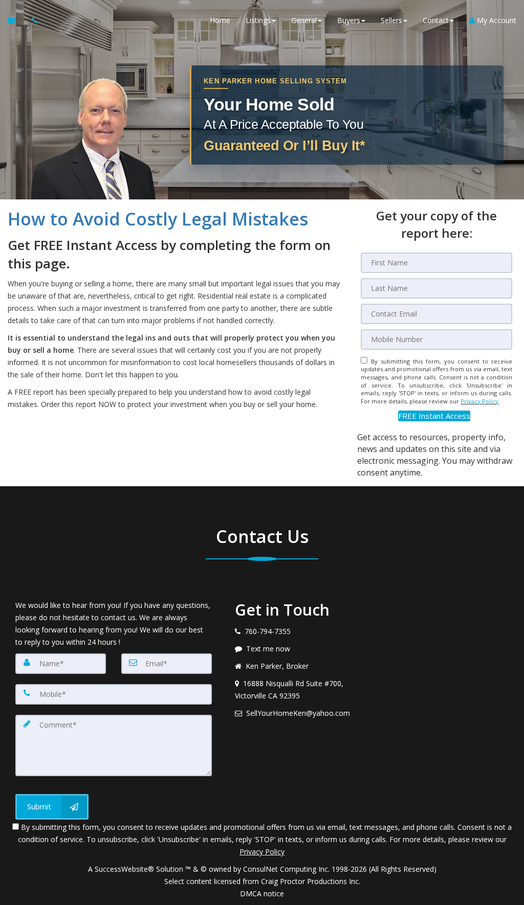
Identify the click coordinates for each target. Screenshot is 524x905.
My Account (495, 20)
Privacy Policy (479, 401)
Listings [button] (258, 20)
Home (220, 20)
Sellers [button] (391, 20)
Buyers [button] (348, 20)
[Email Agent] (16, 20)
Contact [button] (436, 20)
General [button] (304, 20)
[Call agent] (32, 20)
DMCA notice (262, 893)
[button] (434, 416)
